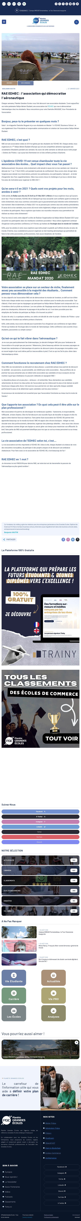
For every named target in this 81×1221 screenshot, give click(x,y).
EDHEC (9, 83)
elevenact (77, 1217)
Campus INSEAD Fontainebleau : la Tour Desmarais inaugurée (47, 10)
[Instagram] (63, 3)
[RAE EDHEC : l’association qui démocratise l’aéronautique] (63, 539)
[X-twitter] (59, 3)
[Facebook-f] (56, 3)
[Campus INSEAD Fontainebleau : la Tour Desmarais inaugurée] (19, 932)
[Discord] (77, 3)
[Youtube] (70, 3)
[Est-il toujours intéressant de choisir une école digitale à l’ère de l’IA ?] (19, 959)
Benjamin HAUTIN (8, 89)
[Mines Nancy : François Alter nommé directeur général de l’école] (19, 946)
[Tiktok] (73, 3)
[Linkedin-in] (66, 3)
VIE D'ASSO (25, 83)
